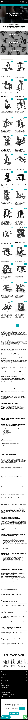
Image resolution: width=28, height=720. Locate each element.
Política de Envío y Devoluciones (7, 690)
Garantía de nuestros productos (7, 694)
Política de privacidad (5, 685)
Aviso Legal (3, 683)
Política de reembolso (5, 692)
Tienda (12, 24)
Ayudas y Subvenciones (5, 697)
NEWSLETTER (4, 680)
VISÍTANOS (4, 677)
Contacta (4, 674)
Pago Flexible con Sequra (6, 696)
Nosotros (4, 671)
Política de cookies (4, 687)
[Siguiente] (26, 663)
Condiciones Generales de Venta (7, 689)
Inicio (10, 24)
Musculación (17, 24)
